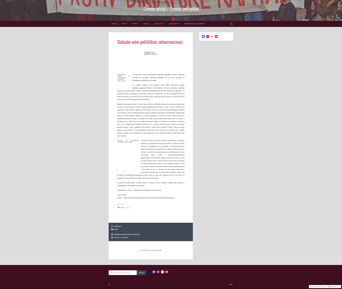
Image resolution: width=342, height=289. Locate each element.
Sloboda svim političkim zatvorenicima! (150, 41)
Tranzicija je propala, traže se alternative (127, 234)
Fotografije (174, 24)
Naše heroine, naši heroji (194, 24)
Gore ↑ (231, 284)
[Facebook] (203, 36)
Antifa (116, 229)
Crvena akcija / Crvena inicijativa (171, 8)
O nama (114, 24)
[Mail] (211, 36)
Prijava (141, 273)
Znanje (146, 24)
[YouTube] (216, 36)
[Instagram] (207, 36)
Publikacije (159, 24)
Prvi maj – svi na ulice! (121, 237)
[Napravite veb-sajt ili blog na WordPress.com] (109, 285)
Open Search (231, 24)
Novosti (135, 24)
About (124, 24)
